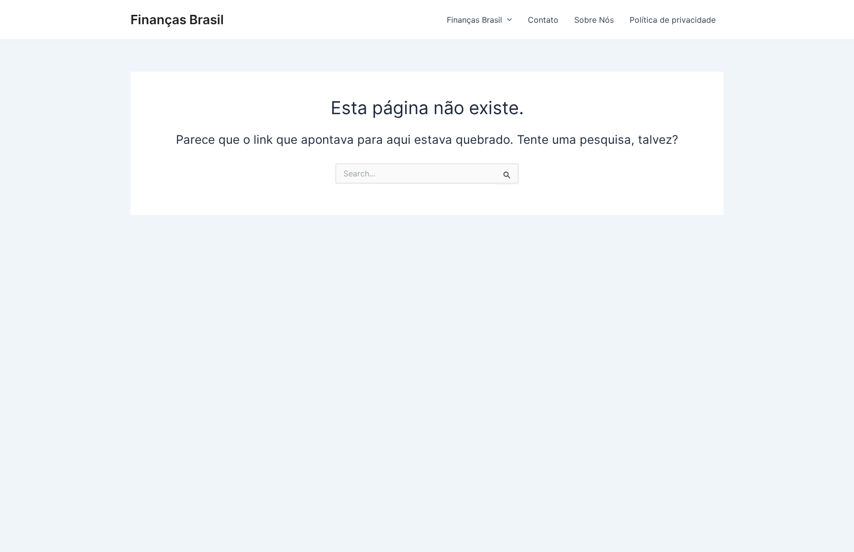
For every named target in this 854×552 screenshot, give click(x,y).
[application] (507, 19)
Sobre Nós (594, 20)
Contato (543, 20)
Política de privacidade (673, 20)
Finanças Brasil (177, 19)
